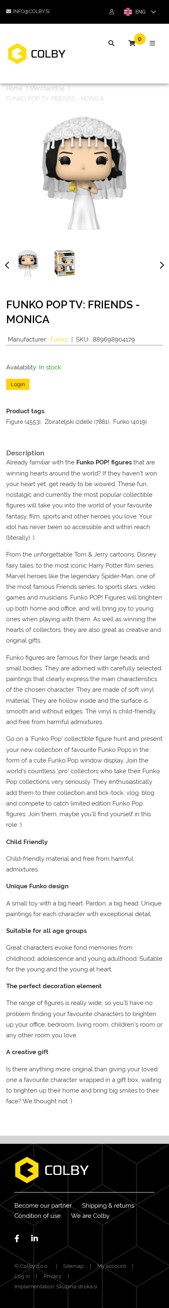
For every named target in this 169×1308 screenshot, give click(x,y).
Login (18, 384)
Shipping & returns (108, 1205)
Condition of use (37, 1216)
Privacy (52, 1276)
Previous (7, 266)
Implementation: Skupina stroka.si (55, 1286)
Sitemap (73, 1266)
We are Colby (90, 1216)
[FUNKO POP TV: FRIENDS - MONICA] (27, 263)
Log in (22, 1276)
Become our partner (43, 1205)
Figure (14, 422)
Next (162, 266)
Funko (59, 339)
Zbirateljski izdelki (68, 422)
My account (111, 1266)
